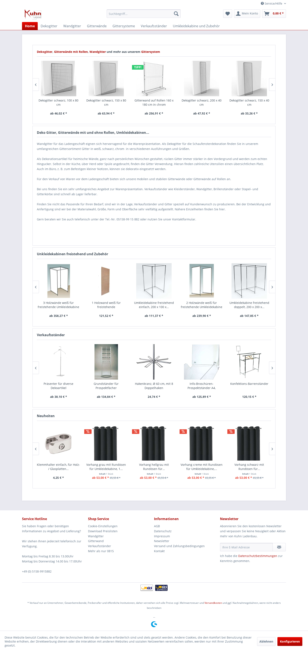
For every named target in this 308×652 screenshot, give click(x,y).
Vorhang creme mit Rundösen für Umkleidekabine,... (202, 467)
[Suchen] (176, 13)
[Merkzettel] (227, 13)
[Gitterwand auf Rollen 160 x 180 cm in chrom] (154, 78)
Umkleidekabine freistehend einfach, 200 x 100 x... (154, 305)
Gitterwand (96, 541)
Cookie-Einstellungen (103, 526)
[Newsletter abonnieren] (279, 547)
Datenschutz (163, 531)
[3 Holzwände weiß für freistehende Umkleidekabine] (58, 281)
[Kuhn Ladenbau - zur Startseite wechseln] (33, 14)
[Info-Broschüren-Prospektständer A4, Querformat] (201, 362)
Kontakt (159, 551)
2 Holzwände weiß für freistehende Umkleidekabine (201, 305)
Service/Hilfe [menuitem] (273, 3)
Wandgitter (98, 52)
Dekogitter (44, 52)
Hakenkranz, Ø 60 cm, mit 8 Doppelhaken (154, 386)
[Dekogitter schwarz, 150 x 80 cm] (106, 78)
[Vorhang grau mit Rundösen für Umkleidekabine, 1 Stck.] (106, 443)
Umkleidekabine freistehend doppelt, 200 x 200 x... (249, 305)
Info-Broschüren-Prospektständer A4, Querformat (202, 386)
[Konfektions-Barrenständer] (249, 362)
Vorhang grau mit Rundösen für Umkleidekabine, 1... (106, 467)
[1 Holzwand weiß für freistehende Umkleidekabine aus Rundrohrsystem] (106, 281)
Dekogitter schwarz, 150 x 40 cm (249, 102)
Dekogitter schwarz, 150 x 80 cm (106, 102)
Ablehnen (266, 641)
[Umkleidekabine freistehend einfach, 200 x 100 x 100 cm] (154, 281)
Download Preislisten (103, 531)
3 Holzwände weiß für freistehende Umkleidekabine (58, 305)
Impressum (162, 536)
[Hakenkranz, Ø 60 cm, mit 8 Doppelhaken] (154, 362)
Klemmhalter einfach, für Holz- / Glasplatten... (58, 467)
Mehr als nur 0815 (101, 551)
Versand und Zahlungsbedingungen (179, 546)
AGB (157, 526)
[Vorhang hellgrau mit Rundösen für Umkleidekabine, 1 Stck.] (154, 443)
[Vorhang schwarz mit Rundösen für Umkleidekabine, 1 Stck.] (249, 443)
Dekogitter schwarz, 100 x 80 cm (58, 102)
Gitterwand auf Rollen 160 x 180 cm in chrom (154, 102)
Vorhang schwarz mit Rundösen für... (249, 467)
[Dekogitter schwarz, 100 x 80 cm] (58, 78)
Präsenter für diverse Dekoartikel (58, 386)
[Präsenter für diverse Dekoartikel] (58, 362)
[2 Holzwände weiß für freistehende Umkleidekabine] (201, 281)
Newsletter (161, 541)
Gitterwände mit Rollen (71, 52)
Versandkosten (213, 603)
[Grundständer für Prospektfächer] (106, 362)
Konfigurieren (290, 641)
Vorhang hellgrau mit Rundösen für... (154, 467)
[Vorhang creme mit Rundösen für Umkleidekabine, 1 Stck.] (201, 443)
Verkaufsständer (99, 546)
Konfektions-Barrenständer (249, 384)
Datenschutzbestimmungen (257, 556)
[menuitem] (144, 13)
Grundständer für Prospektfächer (106, 386)
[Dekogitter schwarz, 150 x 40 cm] (249, 78)
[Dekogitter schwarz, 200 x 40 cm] (201, 78)
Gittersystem (150, 52)
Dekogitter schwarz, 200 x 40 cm (201, 102)
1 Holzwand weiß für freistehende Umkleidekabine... (106, 305)
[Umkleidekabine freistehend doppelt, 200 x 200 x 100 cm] (249, 281)
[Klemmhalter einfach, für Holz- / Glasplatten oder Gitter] (58, 443)
